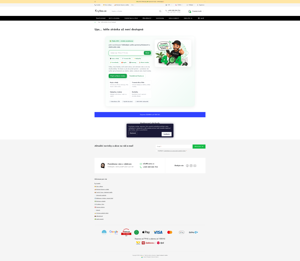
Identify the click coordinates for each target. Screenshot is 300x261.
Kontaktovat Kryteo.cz (137, 76)
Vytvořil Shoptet (146, 257)
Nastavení (133, 133)
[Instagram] (191, 165)
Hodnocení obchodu (150, 123)
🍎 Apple (123, 62)
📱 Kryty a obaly (114, 58)
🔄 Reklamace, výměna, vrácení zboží (104, 198)
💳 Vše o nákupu (107, 5)
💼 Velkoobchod (99, 216)
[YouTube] (195, 165)
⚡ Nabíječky (137, 58)
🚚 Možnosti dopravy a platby (121, 5)
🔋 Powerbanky (114, 62)
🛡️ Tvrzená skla (126, 58)
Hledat (160, 11)
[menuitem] (101, 18)
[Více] (200, 18)
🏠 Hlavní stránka (144, 62)
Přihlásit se (199, 146)
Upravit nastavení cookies (162, 255)
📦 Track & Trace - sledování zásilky (103, 192)
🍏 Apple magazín (99, 219)
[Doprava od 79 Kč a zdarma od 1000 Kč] (150, 243)
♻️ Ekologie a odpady (100, 201)
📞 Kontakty (97, 5)
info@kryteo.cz (148, 164)
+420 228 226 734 (174, 10)
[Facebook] (187, 165)
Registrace (201, 5)
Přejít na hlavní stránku (117, 76)
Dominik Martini (155, 257)
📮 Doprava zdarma (100, 207)
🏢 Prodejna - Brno (99, 204)
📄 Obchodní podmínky (100, 195)
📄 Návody (97, 210)
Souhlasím (167, 134)
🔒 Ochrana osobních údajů (101, 213)
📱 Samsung (132, 62)
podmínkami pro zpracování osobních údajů (175, 151)
